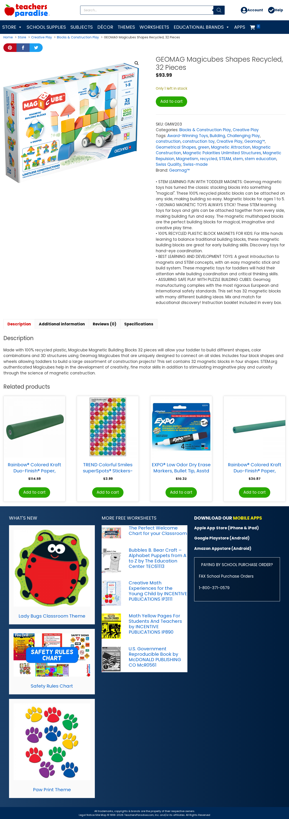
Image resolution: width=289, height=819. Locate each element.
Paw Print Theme (52, 789)
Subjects (81, 27)
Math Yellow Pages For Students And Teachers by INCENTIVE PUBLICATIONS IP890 (155, 624)
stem (238, 158)
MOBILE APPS (247, 518)
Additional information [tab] (62, 324)
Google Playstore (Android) (221, 538)
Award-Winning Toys (187, 135)
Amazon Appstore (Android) (222, 548)
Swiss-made (195, 164)
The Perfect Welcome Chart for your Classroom (158, 530)
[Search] (219, 10)
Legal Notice (87, 815)
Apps (239, 27)
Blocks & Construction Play (205, 130)
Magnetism (187, 158)
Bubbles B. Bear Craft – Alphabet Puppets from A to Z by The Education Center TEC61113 (157, 558)
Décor (105, 27)
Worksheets (154, 27)
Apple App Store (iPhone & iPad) (226, 528)
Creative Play (246, 130)
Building (217, 135)
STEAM (225, 158)
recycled (208, 158)
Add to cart (171, 101)
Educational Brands (199, 27)
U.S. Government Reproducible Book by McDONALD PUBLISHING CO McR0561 (155, 657)
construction (168, 141)
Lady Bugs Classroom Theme (52, 616)
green (203, 147)
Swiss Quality (168, 164)
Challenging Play (243, 135)
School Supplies (46, 27)
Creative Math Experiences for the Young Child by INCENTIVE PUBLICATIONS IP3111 (158, 591)
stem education (260, 158)
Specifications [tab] (138, 324)
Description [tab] (19, 324)
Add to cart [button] (34, 492)
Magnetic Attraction (230, 147)
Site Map (101, 815)
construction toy (198, 141)
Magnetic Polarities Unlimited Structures (222, 153)
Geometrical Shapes (176, 147)
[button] (137, 63)
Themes (126, 27)
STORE (9, 27)
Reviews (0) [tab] (104, 324)
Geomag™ (254, 141)
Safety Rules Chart (52, 686)
